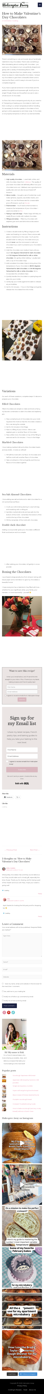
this (21, 211)
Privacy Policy (22, 1386)
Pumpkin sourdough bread (22, 1099)
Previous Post (11, 850)
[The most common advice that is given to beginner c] (22, 1226)
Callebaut (27, 182)
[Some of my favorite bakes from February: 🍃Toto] (22, 1267)
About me (32, 1390)
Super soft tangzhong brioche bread (25, 1090)
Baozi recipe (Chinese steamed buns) (26, 1095)
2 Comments (6, 21)
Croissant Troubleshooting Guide (24, 1104)
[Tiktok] (13, 1012)
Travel (25, 1390)
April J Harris (10, 868)
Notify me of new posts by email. (15, 1000)
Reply (40, 893)
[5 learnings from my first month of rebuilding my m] (22, 1184)
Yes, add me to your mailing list (14, 991)
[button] (22, 762)
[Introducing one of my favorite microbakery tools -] (22, 1350)
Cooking (15, 21)
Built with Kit (22, 783)
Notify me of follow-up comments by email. (18, 996)
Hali (8, 899)
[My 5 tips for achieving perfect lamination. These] (22, 1143)
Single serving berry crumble (23, 1086)
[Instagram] (4, 1012)
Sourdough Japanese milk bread (24, 1075)
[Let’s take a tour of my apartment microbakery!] (22, 1309)
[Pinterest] (9, 1012)
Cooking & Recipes (14, 1390)
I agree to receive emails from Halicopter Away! (22, 695)
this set (27, 203)
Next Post (34, 850)
